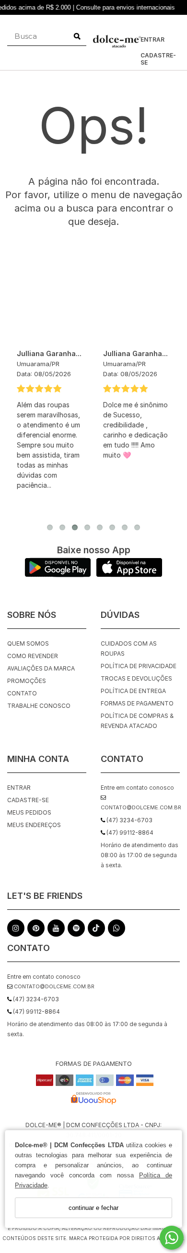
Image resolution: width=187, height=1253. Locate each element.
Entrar (152, 39)
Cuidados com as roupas (129, 648)
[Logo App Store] (129, 574)
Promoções (26, 680)
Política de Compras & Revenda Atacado (137, 720)
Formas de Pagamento (137, 703)
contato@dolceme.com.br (53, 986)
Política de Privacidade (138, 666)
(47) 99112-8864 (36, 1011)
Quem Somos (28, 643)
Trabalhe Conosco (38, 705)
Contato (22, 693)
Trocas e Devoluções (136, 678)
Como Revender (32, 656)
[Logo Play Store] (57, 574)
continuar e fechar (93, 1207)
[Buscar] (77, 36)
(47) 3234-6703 (35, 999)
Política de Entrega (133, 690)
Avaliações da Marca (41, 668)
